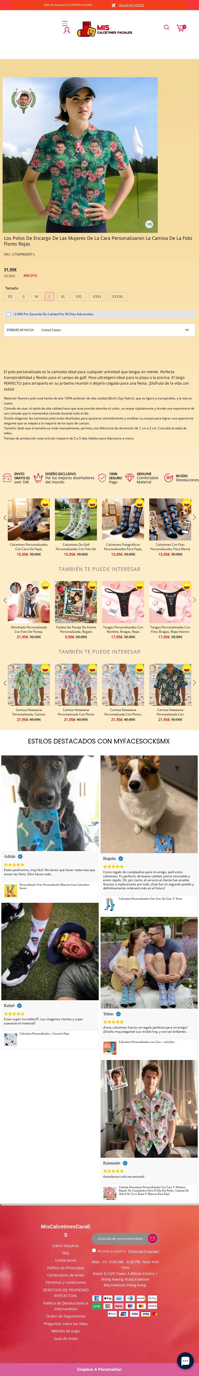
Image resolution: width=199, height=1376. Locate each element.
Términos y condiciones (65, 1282)
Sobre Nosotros (65, 1245)
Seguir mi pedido (131, 5)
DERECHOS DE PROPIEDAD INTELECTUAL (66, 1292)
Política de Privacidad (65, 1267)
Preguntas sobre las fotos (66, 1323)
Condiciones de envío (65, 1275)
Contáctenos (65, 1260)
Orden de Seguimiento (66, 1316)
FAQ (65, 1252)
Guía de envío (66, 1338)
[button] (4, 527)
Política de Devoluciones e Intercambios (65, 1306)
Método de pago (66, 1330)
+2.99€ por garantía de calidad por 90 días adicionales (53, 314)
